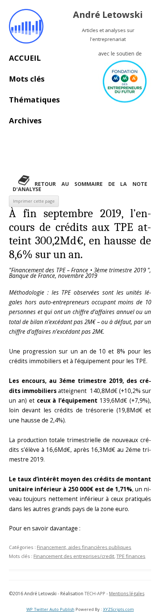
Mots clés (27, 79)
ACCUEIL (25, 58)
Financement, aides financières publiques (84, 547)
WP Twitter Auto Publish (50, 609)
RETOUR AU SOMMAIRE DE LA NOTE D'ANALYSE (80, 186)
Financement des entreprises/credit (73, 556)
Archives (25, 120)
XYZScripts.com (118, 609)
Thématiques (34, 100)
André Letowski (108, 14)
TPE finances (130, 556)
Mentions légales (126, 593)
